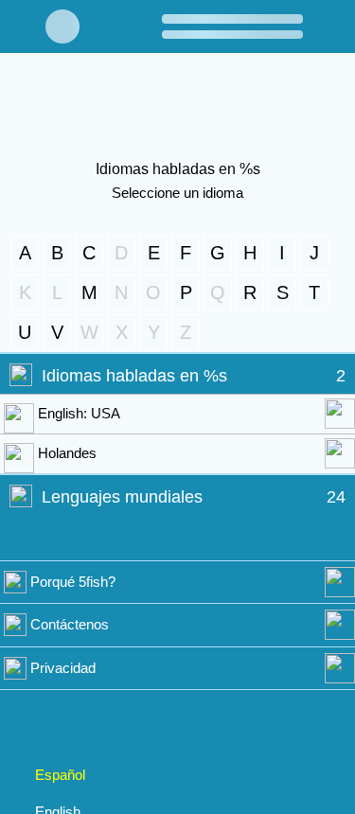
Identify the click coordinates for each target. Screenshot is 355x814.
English (59, 614)
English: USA (79, 412)
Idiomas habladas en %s (138, 376)
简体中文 (63, 728)
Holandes (70, 452)
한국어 (56, 652)
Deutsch (63, 767)
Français (62, 690)
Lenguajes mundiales (127, 496)
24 (336, 496)
